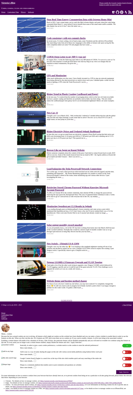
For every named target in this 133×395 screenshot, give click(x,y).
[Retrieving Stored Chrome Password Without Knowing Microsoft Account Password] (31, 200)
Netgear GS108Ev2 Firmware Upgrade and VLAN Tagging (74, 262)
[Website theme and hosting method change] (31, 294)
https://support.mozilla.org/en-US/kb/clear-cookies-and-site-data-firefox (60, 385)
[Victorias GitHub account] (117, 12)
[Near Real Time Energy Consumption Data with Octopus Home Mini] (31, 32)
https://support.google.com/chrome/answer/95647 (56, 381)
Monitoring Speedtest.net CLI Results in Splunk (69, 206)
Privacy (23, 12)
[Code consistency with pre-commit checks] (31, 51)
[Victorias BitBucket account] (113, 12)
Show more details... (26, 348)
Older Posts (66, 300)
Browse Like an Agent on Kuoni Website (66, 150)
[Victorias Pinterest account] (121, 12)
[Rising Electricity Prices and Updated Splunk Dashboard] (31, 144)
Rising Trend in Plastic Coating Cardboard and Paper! (72, 94)
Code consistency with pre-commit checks (66, 38)
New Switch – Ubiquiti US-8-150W (63, 243)
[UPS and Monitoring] (31, 88)
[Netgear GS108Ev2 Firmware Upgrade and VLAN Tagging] (31, 275)
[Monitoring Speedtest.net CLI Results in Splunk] (31, 219)
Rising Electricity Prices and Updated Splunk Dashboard (73, 131)
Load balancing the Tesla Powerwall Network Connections (74, 169)
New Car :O (52, 113)
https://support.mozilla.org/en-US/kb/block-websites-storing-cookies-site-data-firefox (40, 386)
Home (3, 12)
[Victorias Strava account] (125, 12)
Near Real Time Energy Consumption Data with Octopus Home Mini (79, 19)
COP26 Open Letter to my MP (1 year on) (66, 57)
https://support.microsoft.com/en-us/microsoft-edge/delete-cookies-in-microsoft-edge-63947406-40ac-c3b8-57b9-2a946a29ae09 (80, 383)
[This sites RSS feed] (130, 12)
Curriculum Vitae (13, 12)
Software (31, 12)
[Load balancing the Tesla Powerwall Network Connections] (31, 182)
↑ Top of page (127, 305)
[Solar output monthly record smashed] (31, 238)
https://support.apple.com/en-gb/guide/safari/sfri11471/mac (64, 388)
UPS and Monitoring (56, 75)
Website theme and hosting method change (67, 281)
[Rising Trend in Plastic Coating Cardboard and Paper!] (31, 107)
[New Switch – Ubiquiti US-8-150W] (31, 257)
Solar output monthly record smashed (65, 225)
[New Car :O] (31, 126)
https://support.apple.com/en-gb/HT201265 (20, 390)
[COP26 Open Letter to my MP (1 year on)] (31, 70)
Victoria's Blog (8, 3)
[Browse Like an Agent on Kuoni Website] (31, 163)
